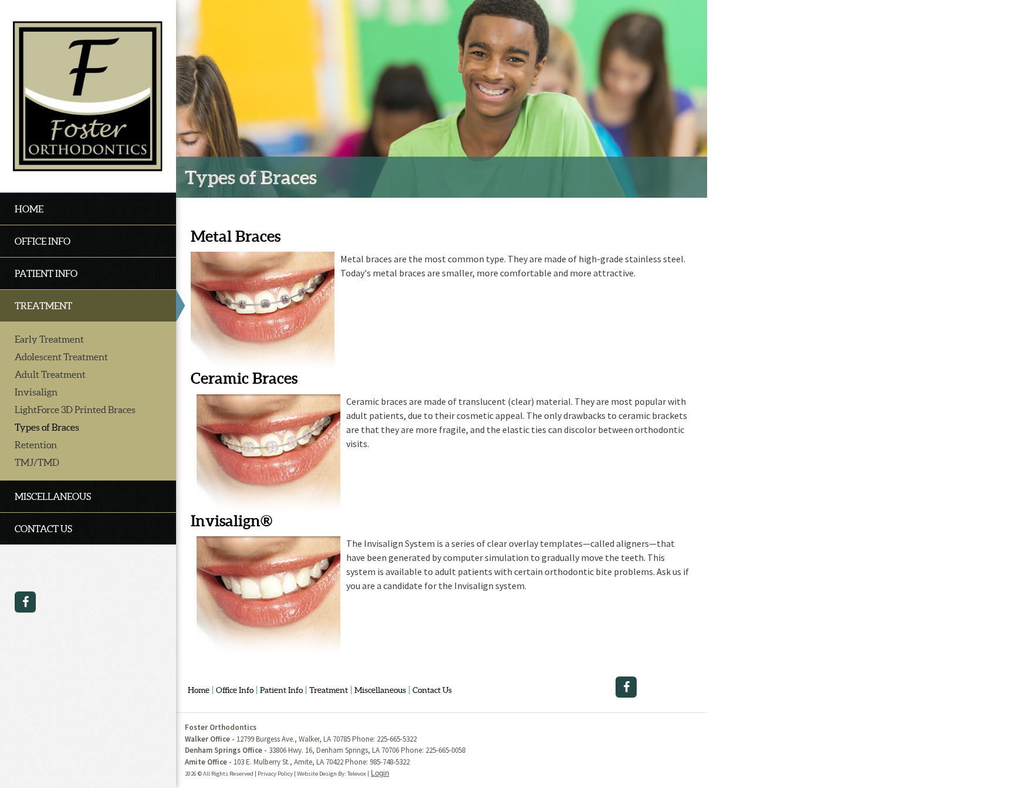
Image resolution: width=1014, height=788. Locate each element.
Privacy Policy (275, 773)
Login (380, 773)
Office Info (235, 690)
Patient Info (281, 690)
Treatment (328, 690)
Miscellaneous (380, 690)
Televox (356, 773)
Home (198, 690)
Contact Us (432, 690)
